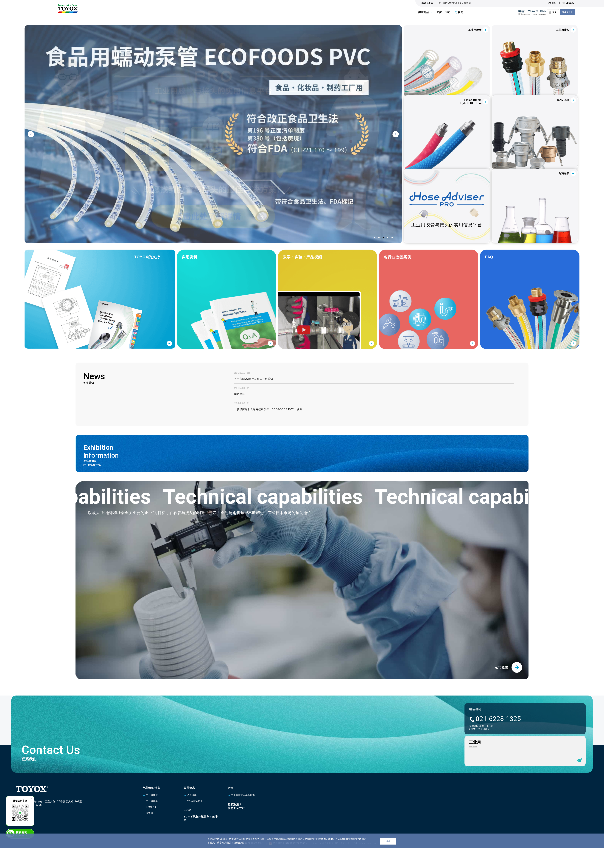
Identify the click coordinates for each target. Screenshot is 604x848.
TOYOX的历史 (195, 801)
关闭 (388, 841)
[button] (31, 134)
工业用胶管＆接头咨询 (243, 795)
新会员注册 (567, 12)
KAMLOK (151, 807)
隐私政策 (238, 842)
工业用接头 (152, 801)
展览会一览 (94, 464)
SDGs (187, 810)
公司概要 (192, 795)
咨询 (460, 12)
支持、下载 (443, 12)
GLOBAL (570, 3)
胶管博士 (150, 813)
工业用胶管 (152, 795)
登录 (554, 12)
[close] (31, 798)
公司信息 (551, 3)
